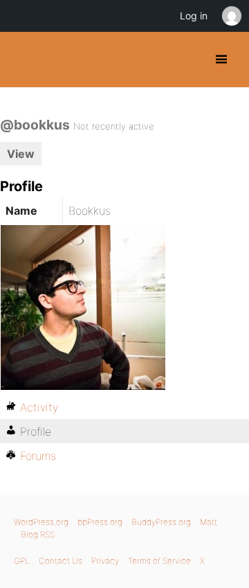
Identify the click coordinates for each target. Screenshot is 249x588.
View (21, 154)
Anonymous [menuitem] (231, 16)
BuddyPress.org (22, 59)
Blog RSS (38, 534)
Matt (208, 522)
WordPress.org (41, 522)
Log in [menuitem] (194, 15)
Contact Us (60, 560)
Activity (39, 407)
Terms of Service (159, 560)
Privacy (105, 560)
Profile (35, 431)
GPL (22, 560)
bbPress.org (99, 522)
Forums (38, 456)
